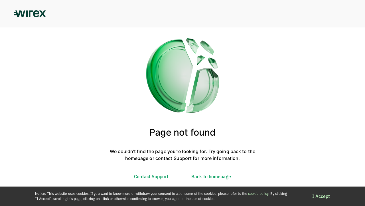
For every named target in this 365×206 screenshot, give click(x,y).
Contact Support (151, 176)
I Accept (321, 196)
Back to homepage (211, 176)
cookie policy (258, 193)
